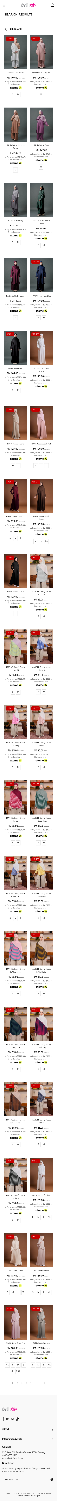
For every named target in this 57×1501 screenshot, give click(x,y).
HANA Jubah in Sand (15, 444)
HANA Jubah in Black (15, 592)
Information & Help (12, 1439)
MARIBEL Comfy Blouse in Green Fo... (41, 819)
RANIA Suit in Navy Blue (41, 296)
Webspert (36, 1496)
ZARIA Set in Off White (41, 1195)
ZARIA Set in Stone (41, 1271)
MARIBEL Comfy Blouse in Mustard (41, 895)
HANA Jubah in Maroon (15, 516)
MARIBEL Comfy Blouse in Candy (15, 744)
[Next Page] (45, 1383)
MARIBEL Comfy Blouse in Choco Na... (15, 1121)
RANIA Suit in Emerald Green (41, 222)
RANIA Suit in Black (15, 368)
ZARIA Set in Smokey (41, 1343)
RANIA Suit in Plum (41, 145)
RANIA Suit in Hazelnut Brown (16, 147)
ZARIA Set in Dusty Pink (15, 1343)
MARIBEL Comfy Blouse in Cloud (41, 593)
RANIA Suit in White (16, 73)
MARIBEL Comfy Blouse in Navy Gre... (15, 1046)
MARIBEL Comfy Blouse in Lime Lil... (15, 668)
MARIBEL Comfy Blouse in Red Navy (41, 1046)
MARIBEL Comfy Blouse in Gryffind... (41, 970)
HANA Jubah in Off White (41, 370)
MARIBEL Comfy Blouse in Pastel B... (41, 668)
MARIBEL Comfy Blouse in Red (15, 819)
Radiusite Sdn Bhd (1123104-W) (31, 1493)
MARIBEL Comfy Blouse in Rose (41, 744)
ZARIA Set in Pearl (16, 1271)
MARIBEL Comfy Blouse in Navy (41, 1121)
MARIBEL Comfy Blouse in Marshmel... (15, 970)
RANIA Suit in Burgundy (15, 296)
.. (39, 1382)
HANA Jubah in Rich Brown (41, 518)
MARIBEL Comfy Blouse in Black (15, 1197)
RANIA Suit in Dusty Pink (41, 73)
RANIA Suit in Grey (15, 221)
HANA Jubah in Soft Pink (41, 444)
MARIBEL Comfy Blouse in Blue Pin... (15, 895)
